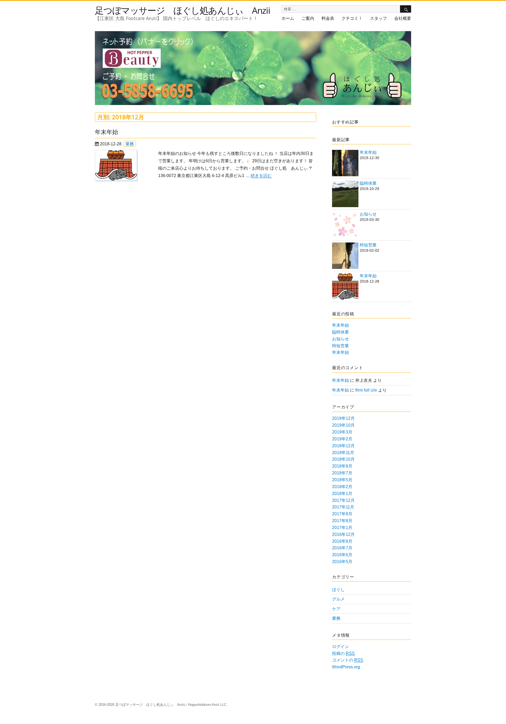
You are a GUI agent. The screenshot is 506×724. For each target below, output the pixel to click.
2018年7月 (342, 473)
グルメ (338, 599)
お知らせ (368, 214)
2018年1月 (342, 493)
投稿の (343, 653)
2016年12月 (343, 534)
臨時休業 (368, 183)
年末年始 (106, 132)
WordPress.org (346, 667)
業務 (129, 144)
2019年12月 (343, 418)
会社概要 (402, 18)
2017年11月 (343, 507)
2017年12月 (343, 500)
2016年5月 (342, 561)
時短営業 (368, 245)
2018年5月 (342, 480)
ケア (336, 609)
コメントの (347, 660)
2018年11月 (343, 452)
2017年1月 (342, 527)
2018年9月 (342, 466)
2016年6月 (342, 554)
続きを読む (261, 175)
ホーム (287, 18)
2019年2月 (342, 439)
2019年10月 (343, 425)
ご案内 (307, 18)
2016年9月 (342, 541)
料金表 (328, 18)
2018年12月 (343, 446)
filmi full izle (366, 390)
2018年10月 (343, 459)
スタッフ (378, 18)
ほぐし (338, 589)
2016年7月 (342, 548)
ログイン (340, 646)
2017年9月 (342, 514)
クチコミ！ (352, 18)
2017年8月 (342, 520)
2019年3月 (342, 432)
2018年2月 (342, 486)
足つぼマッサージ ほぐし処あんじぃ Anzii (182, 10)
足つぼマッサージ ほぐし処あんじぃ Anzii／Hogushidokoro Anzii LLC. (171, 705)
